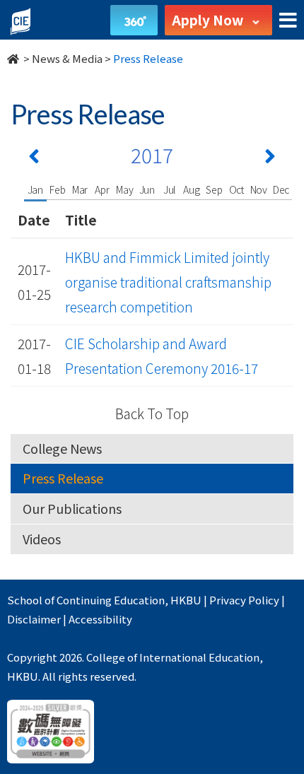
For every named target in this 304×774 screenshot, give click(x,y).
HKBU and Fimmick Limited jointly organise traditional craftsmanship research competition (168, 281)
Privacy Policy (244, 599)
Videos (42, 538)
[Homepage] (14, 58)
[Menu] (288, 20)
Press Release (63, 478)
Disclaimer (34, 618)
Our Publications (72, 508)
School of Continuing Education (86, 599)
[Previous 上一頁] (34, 159)
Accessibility (100, 618)
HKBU (185, 599)
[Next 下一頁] (270, 159)
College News (62, 448)
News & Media (67, 58)
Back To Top (152, 413)
